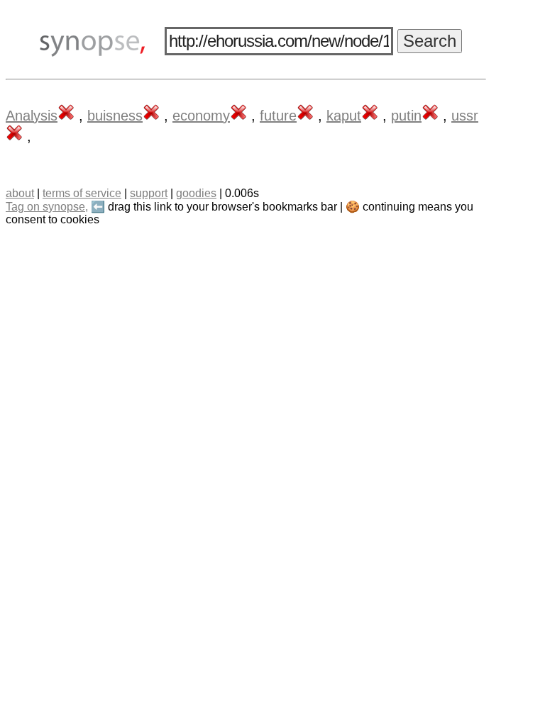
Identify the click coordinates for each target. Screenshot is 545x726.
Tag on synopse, (47, 207)
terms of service (82, 193)
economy (201, 115)
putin (406, 115)
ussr (464, 115)
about (20, 193)
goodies (196, 193)
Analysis (31, 115)
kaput (343, 115)
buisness (115, 115)
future (278, 115)
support (148, 193)
